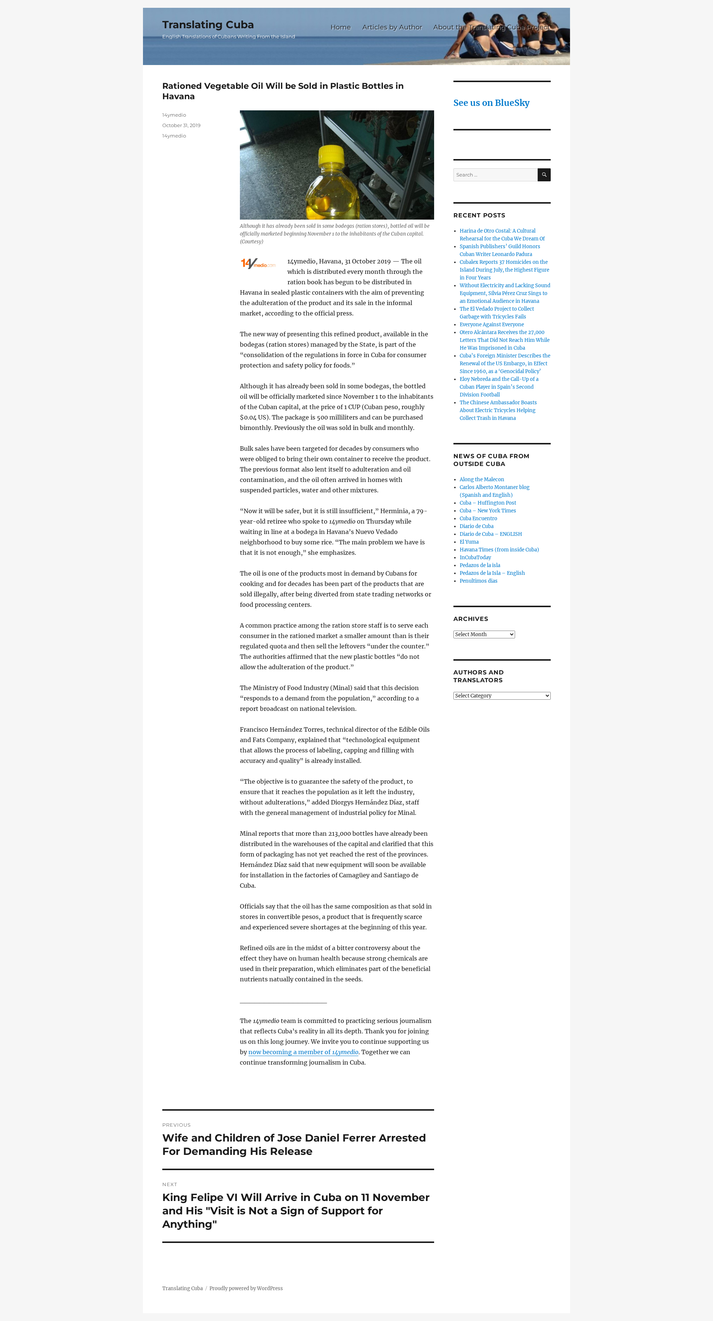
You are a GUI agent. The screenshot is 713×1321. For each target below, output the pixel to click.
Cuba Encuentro (478, 518)
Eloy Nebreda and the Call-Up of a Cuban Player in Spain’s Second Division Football (499, 387)
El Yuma (469, 542)
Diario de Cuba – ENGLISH (491, 534)
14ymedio (174, 115)
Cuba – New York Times (488, 511)
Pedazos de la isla (480, 565)
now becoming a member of (303, 1052)
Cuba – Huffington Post (488, 503)
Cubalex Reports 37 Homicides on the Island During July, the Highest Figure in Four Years (504, 270)
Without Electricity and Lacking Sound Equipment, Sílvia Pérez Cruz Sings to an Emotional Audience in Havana (505, 293)
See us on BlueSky (491, 102)
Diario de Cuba (477, 526)
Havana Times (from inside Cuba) (499, 550)
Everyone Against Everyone (492, 324)
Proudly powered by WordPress (246, 1288)
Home (341, 27)
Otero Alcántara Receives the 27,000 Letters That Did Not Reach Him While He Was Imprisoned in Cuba (505, 340)
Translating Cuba (208, 24)
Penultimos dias (479, 581)
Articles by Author (392, 27)
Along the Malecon (482, 479)
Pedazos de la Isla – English (492, 573)
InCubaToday (475, 557)
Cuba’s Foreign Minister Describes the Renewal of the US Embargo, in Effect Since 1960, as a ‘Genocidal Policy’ (505, 364)
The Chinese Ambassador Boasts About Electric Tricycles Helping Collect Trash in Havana (498, 410)
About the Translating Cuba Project (491, 27)
